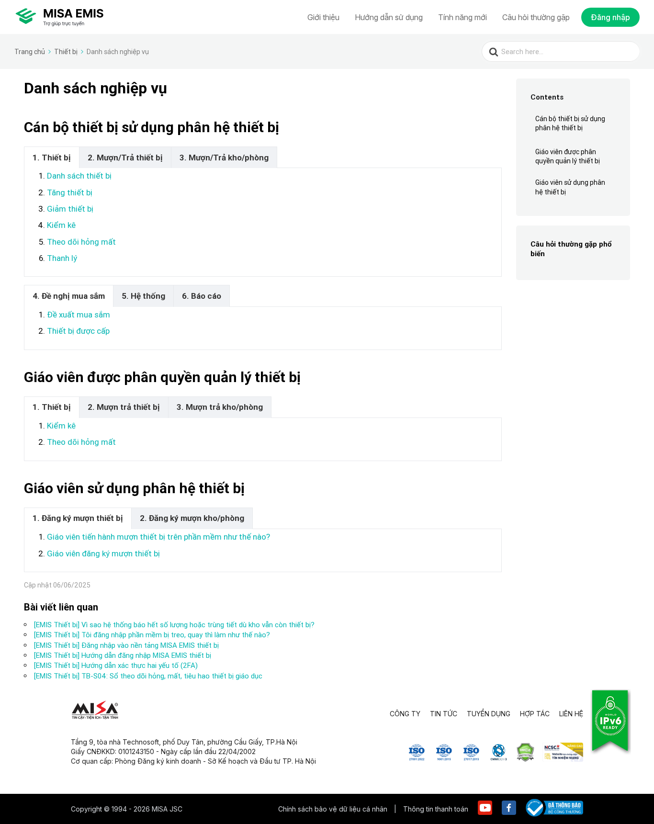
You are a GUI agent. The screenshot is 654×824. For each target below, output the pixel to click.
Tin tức (443, 714)
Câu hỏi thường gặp (536, 17)
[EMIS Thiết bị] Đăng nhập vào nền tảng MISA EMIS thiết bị (126, 645)
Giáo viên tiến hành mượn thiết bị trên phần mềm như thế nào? (158, 536)
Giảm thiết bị (70, 208)
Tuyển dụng (488, 714)
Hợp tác (535, 714)
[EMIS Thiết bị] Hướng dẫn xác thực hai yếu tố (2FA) (116, 665)
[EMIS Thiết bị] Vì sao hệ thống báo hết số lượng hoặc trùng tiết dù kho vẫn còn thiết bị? (174, 624)
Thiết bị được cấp (78, 331)
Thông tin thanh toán (435, 809)
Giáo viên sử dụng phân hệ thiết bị (570, 187)
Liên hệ (571, 714)
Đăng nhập (610, 17)
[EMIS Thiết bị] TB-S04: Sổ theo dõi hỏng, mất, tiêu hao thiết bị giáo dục (148, 675)
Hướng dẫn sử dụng (389, 17)
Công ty (405, 714)
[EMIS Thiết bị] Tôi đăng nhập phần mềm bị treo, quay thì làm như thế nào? (152, 634)
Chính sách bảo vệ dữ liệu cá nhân (333, 809)
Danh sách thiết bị (79, 175)
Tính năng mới (462, 17)
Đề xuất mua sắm (78, 314)
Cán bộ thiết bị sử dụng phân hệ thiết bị (570, 123)
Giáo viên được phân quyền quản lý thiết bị (567, 156)
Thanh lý (62, 258)
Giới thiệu (323, 17)
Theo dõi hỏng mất (81, 242)
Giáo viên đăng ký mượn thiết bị (103, 553)
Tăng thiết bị (69, 192)
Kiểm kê (61, 225)
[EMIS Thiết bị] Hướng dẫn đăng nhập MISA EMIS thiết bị (122, 655)
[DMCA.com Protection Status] (525, 759)
